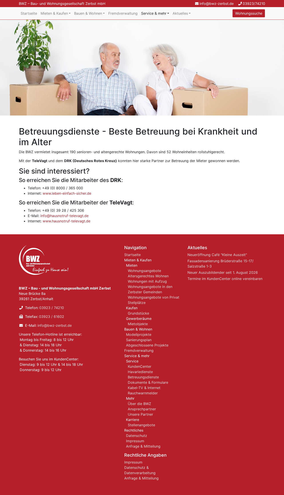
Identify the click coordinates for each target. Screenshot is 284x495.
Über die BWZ (139, 403)
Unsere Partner (140, 414)
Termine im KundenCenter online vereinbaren (224, 278)
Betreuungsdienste (143, 377)
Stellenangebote (141, 425)
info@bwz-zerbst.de (216, 3)
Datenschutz (136, 435)
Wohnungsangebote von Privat (153, 297)
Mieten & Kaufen (54, 13)
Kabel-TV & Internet (144, 387)
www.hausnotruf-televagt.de (66, 221)
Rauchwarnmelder (143, 393)
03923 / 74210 (51, 307)
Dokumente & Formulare (148, 382)
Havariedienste (140, 372)
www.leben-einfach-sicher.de (67, 193)
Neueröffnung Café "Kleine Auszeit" (217, 254)
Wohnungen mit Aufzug (147, 281)
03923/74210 (254, 3)
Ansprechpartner (142, 409)
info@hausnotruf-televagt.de (64, 215)
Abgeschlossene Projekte (147, 345)
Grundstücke (138, 313)
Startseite (29, 13)
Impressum (135, 441)
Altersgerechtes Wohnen (148, 276)
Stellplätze (137, 302)
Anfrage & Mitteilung (143, 446)
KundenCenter (139, 366)
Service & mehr (153, 13)
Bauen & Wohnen (88, 13)
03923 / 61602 (51, 316)
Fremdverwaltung (123, 13)
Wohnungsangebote (144, 270)
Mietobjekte (138, 324)
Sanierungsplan (139, 340)
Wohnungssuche (248, 13)
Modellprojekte (138, 334)
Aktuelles (180, 13)
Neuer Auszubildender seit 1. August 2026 (222, 272)
